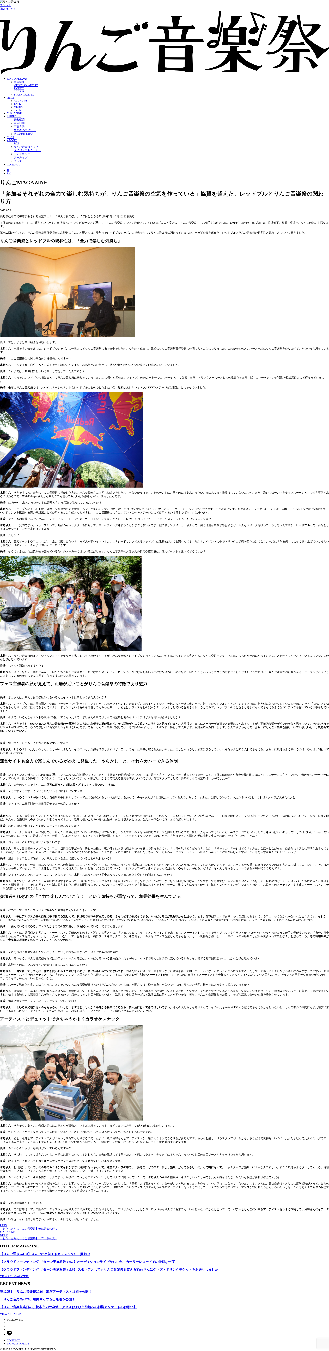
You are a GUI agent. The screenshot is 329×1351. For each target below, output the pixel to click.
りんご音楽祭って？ (26, 146)
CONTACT (13, 164)
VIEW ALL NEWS (11, 1313)
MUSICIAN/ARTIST (26, 85)
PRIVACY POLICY (18, 1343)
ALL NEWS (21, 100)
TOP (16, 143)
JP (8, 170)
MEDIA (18, 106)
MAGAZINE (14, 113)
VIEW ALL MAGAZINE (14, 1276)
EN (9, 173)
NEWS (11, 97)
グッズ (18, 161)
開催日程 (19, 123)
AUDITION (14, 116)
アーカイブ (20, 157)
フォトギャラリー (25, 153)
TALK (17, 103)
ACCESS (19, 91)
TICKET (19, 88)
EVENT (18, 110)
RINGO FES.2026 (17, 78)
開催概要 (19, 81)
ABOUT (12, 140)
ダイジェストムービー (27, 150)
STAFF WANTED (24, 94)
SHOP (10, 137)
